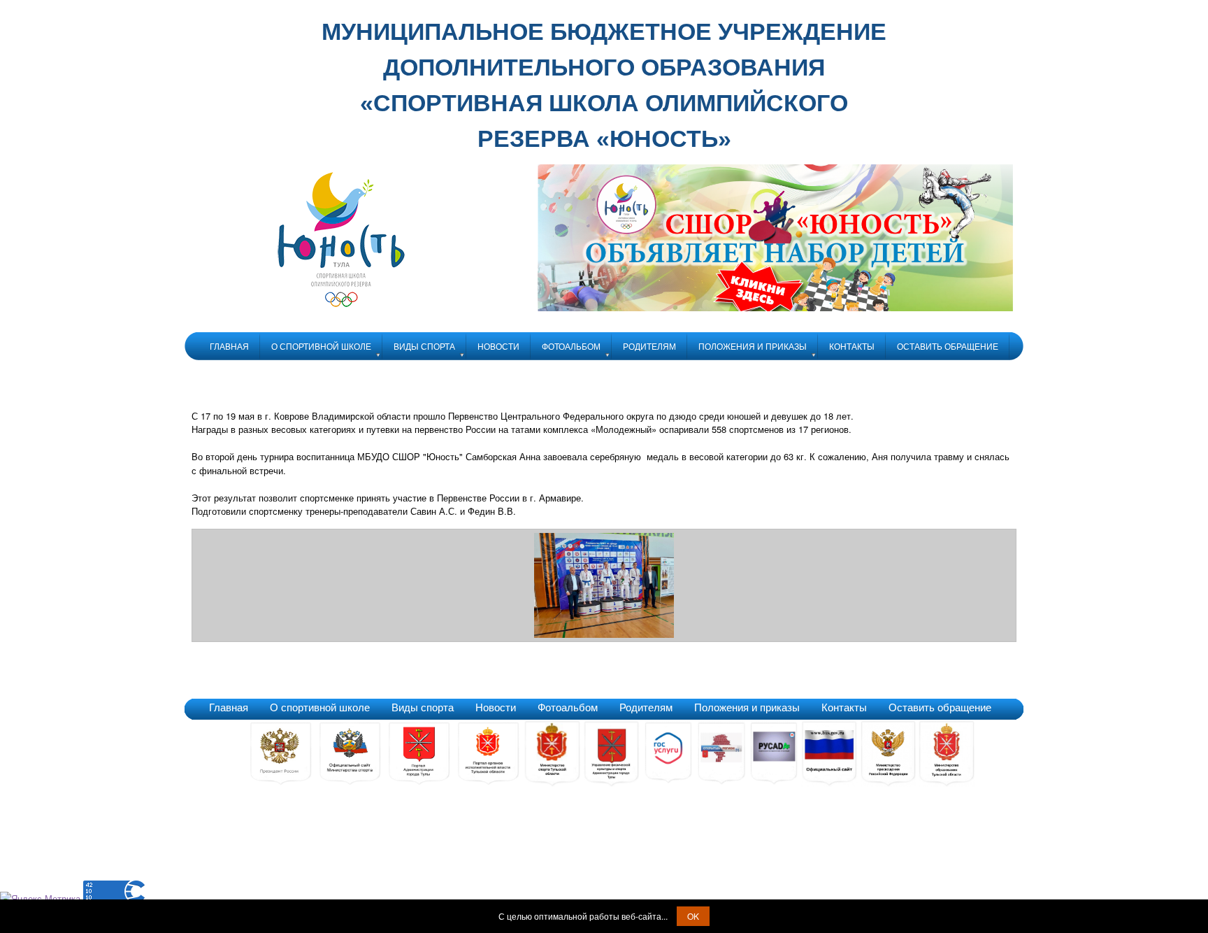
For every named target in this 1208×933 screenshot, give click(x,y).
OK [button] (693, 916)
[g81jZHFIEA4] (604, 634)
